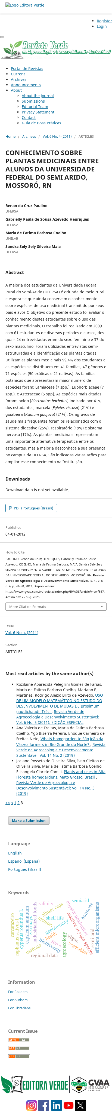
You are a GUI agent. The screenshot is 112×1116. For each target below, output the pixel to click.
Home (10, 136)
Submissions (33, 101)
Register (104, 20)
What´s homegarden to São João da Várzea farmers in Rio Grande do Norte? (59, 741)
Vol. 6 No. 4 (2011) (57, 136)
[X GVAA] (80, 1109)
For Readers (17, 991)
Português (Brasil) (24, 869)
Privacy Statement (38, 112)
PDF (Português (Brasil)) (33, 508)
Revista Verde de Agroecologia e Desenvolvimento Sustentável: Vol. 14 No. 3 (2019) (55, 788)
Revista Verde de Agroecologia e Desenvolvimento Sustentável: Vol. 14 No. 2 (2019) (60, 750)
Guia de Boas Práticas (41, 122)
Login (102, 26)
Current (18, 73)
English (15, 853)
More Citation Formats (27, 606)
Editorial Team (35, 106)
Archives (18, 79)
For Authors (17, 999)
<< (7, 802)
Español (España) (24, 861)
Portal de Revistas (27, 68)
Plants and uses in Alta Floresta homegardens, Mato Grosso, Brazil (60, 774)
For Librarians (19, 1008)
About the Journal (38, 95)
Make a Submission (29, 820)
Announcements (26, 84)
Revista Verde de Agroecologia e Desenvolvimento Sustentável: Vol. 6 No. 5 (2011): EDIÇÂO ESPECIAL (57, 717)
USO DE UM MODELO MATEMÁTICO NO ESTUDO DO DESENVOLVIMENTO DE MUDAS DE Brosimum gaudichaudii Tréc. (59, 703)
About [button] (16, 90)
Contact (29, 117)
